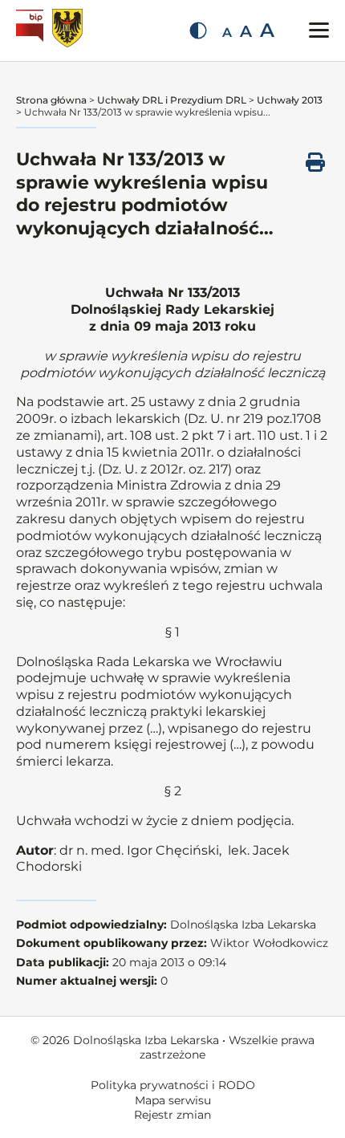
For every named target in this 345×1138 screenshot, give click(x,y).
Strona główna (51, 100)
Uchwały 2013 (290, 100)
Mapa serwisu (173, 1100)
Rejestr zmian (172, 1115)
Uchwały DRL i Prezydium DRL (171, 100)
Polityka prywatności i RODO (173, 1085)
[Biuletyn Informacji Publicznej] (31, 30)
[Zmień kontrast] (198, 30)
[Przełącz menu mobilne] (319, 30)
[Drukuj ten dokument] (315, 162)
